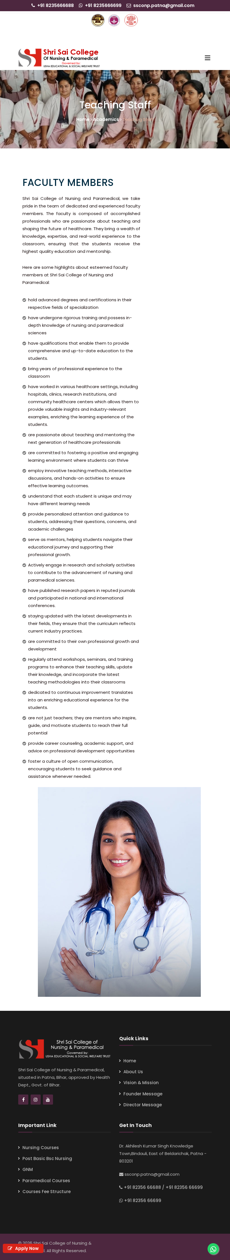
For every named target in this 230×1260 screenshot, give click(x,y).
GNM (27, 1169)
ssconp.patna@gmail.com (163, 5)
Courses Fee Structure (46, 1191)
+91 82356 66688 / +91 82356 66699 (163, 1187)
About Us (133, 1072)
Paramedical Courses (46, 1181)
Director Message (142, 1105)
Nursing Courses (40, 1148)
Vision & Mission (141, 1083)
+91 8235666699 (103, 5)
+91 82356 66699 (142, 1200)
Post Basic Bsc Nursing (47, 1158)
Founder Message (142, 1094)
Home (129, 1061)
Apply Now (26, 1248)
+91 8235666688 (55, 5)
